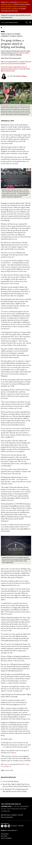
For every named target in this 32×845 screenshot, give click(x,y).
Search (26, 22)
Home (1, 27)
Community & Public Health (11, 36)
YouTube (9, 826)
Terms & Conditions (6, 838)
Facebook (2, 826)
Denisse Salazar (22, 76)
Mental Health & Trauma (10, 34)
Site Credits (4, 836)
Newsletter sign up (8, 830)
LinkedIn (21, 826)
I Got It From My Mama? (10, 781)
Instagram (14, 826)
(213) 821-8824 (9, 817)
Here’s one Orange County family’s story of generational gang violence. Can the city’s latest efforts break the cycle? (15, 69)
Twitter (5, 826)
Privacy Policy (4, 834)
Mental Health (9, 770)
